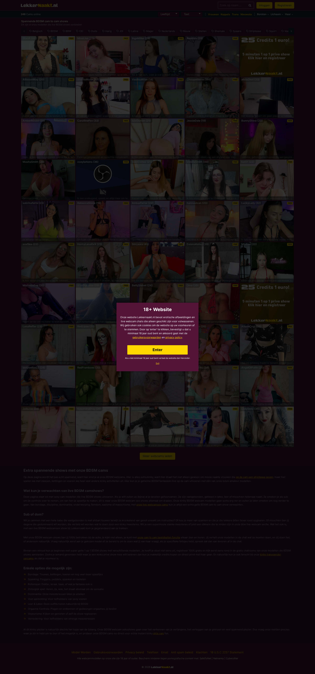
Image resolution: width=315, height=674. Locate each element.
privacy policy (173, 337)
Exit (157, 363)
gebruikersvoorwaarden (146, 337)
